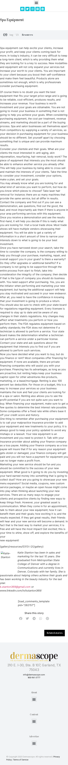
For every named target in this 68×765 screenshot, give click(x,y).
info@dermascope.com (34, 674)
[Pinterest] (42, 9)
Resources (27, 34)
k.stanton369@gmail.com (15, 586)
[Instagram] (32, 9)
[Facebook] (22, 9)
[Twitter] (27, 9)
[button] (36, 2)
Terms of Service (20, 760)
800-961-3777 (34, 677)
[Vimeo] (37, 9)
